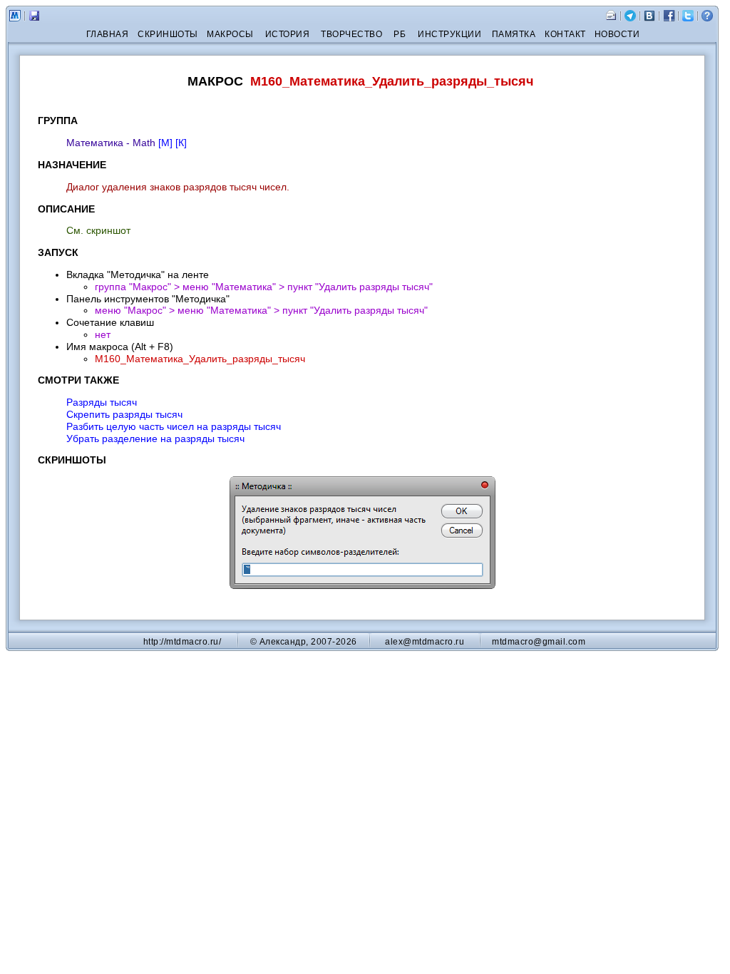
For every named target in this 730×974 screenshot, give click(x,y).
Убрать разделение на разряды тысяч (155, 438)
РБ (400, 34)
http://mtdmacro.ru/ (182, 642)
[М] (165, 142)
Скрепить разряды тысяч (124, 414)
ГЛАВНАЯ (107, 34)
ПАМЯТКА (514, 34)
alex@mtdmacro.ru (424, 642)
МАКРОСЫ (230, 34)
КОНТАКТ (565, 34)
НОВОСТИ (617, 34)
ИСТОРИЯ (287, 34)
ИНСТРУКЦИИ (449, 34)
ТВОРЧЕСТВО (351, 34)
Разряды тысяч (101, 402)
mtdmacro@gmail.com (538, 642)
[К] (181, 142)
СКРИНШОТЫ (168, 34)
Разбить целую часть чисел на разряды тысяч (173, 426)
